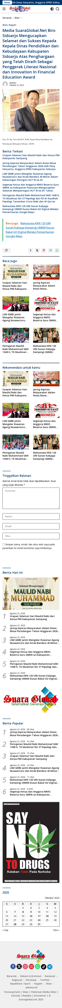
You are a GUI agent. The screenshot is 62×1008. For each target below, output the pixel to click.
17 (39, 916)
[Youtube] (31, 967)
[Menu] (4, 9)
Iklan (5, 24)
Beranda (12, 976)
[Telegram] (49, 966)
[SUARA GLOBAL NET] (19, 9)
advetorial (31, 987)
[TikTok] (43, 966)
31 (39, 924)
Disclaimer (40, 995)
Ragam (12, 24)
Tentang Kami (12, 991)
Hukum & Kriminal (30, 976)
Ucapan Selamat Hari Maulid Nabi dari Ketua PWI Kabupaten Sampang (31, 157)
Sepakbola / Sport (20, 983)
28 (15, 924)
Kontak (15, 995)
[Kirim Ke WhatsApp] (57, 250)
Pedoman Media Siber (43, 991)
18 (47, 916)
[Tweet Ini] (37, 250)
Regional (17, 979)
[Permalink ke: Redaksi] (5, 83)
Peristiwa (31, 979)
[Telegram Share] (50, 250)
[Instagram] (25, 967)
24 (39, 920)
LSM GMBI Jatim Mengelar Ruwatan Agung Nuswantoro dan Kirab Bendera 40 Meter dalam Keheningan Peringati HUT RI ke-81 (30, 176)
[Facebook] (13, 967)
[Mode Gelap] (52, 9)
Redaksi (12, 82)
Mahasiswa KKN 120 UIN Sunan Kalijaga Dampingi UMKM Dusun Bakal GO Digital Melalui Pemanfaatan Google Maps (30, 209)
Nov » (56, 930)
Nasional (50, 976)
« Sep (5, 930)
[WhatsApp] (37, 967)
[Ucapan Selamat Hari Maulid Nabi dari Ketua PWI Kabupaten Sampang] (15, 272)
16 (31, 916)
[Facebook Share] (30, 250)
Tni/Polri (45, 979)
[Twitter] (19, 967)
